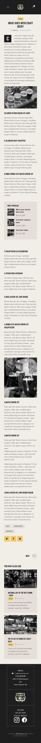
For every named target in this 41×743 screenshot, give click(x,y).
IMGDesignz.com (21, 734)
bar (7, 526)
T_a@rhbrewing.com (22, 673)
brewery (9, 531)
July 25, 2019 (20, 215)
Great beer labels (22, 230)
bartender (18, 526)
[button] (17, 586)
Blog (20, 19)
